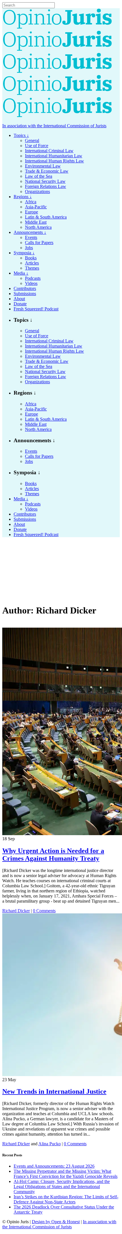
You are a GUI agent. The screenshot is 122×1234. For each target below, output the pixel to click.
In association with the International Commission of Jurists (54, 125)
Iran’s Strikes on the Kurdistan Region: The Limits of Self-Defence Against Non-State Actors (66, 1199)
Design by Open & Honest (56, 1221)
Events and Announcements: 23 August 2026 (54, 1166)
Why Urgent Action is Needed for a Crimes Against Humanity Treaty (53, 854)
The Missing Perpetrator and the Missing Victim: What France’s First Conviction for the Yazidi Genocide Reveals (65, 1174)
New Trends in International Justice (54, 1091)
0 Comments (44, 910)
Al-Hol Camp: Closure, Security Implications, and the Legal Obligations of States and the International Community (62, 1186)
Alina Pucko (49, 1143)
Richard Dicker (16, 910)
